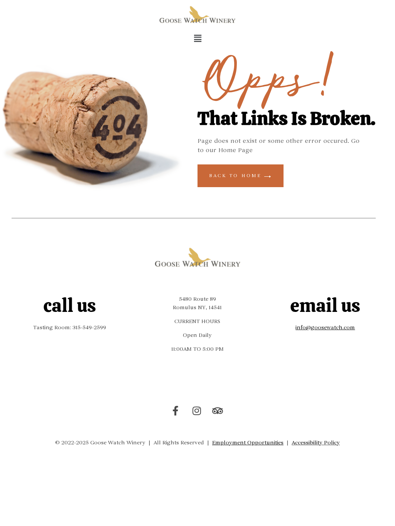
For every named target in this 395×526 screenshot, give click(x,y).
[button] (197, 39)
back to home (236, 175)
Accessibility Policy (316, 442)
